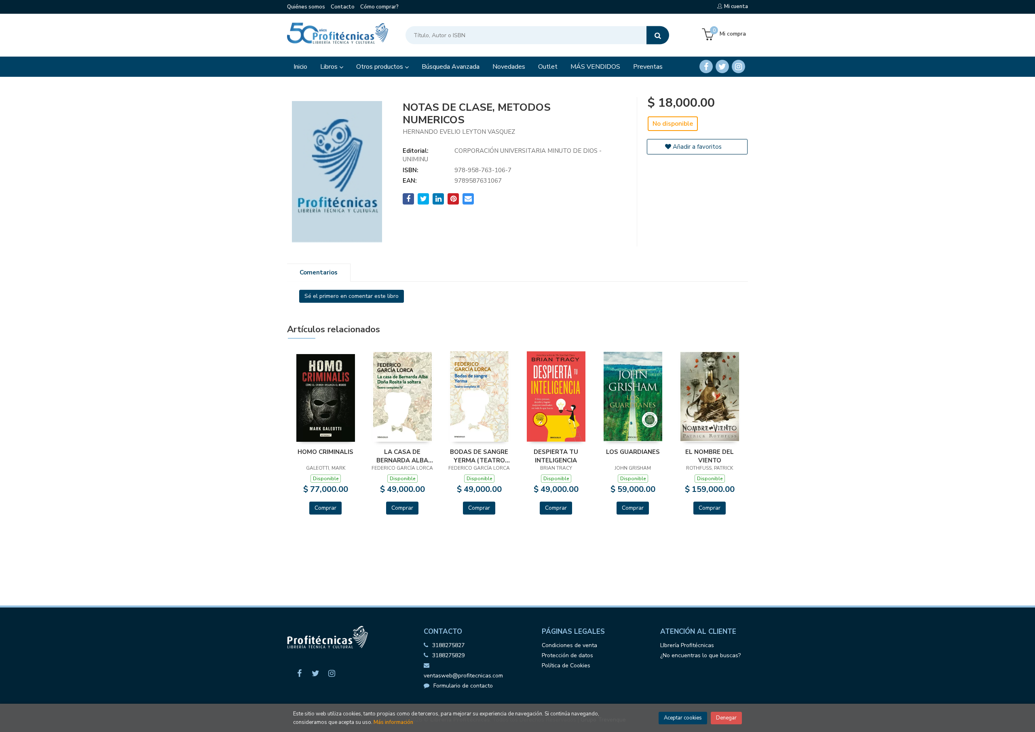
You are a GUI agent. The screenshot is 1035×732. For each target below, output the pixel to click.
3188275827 (448, 645)
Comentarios (319, 272)
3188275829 (448, 655)
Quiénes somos (306, 7)
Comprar (325, 508)
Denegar (726, 717)
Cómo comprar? (379, 7)
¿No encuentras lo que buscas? (700, 655)
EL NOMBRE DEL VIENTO (709, 456)
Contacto (343, 7)
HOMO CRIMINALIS (325, 452)
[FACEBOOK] (706, 66)
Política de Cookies (566, 665)
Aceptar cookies (683, 717)
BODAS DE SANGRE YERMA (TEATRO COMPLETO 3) (479, 456)
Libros (329, 66)
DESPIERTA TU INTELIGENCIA (556, 456)
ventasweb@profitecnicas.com (463, 675)
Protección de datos (567, 655)
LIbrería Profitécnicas (687, 645)
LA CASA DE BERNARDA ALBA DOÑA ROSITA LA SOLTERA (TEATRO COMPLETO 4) (402, 456)
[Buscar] (657, 35)
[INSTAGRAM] (738, 66)
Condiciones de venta (569, 645)
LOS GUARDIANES (633, 452)
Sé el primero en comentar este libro (351, 296)
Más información (393, 722)
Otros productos (380, 66)
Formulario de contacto (463, 686)
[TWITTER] (722, 66)
